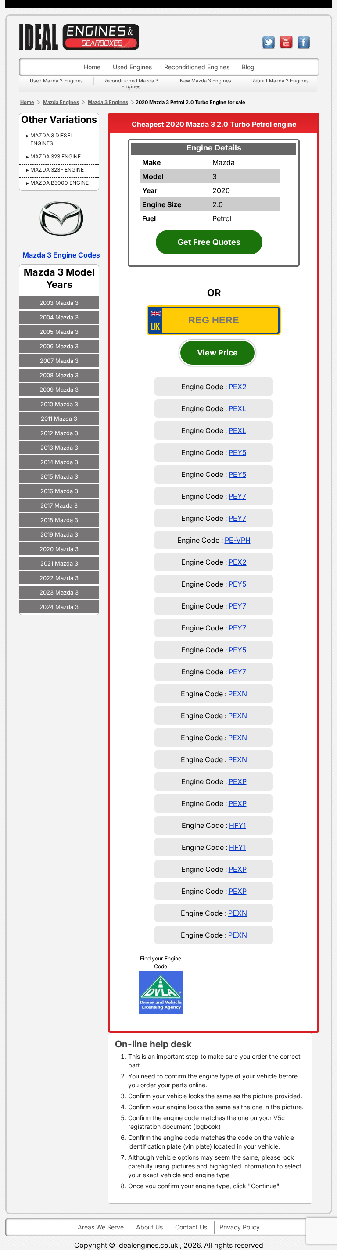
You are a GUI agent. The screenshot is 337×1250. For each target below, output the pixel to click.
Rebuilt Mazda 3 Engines (280, 81)
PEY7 (237, 496)
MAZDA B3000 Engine (59, 182)
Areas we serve (101, 1227)
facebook (303, 42)
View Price (217, 352)
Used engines (132, 67)
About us (149, 1227)
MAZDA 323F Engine (57, 169)
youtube (286, 42)
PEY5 (237, 452)
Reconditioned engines (196, 67)
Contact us (191, 1227)
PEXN (237, 693)
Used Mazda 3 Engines (56, 81)
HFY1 (237, 825)
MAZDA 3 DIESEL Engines (51, 139)
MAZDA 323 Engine (55, 156)
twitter (268, 42)
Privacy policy (239, 1227)
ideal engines (79, 37)
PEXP (238, 781)
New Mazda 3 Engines (205, 81)
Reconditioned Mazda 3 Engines (131, 84)
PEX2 (238, 386)
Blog (248, 67)
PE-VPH (238, 540)
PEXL (237, 408)
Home (92, 67)
